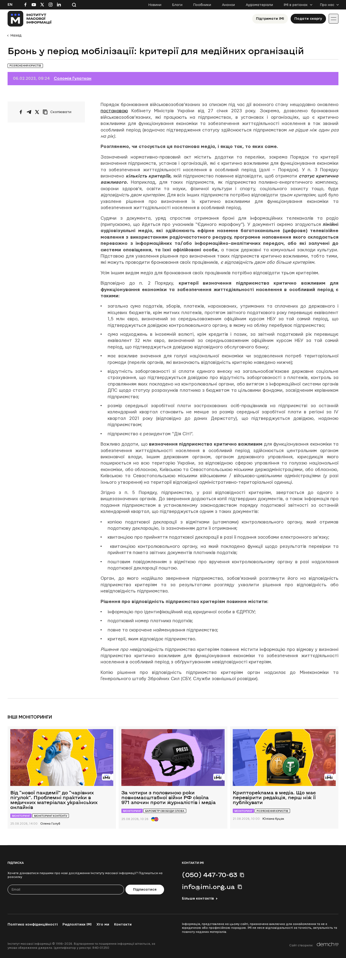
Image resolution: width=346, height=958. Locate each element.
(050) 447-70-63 (209, 874)
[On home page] (30, 19)
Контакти (123, 924)
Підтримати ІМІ (270, 19)
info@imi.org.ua (208, 886)
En (10, 4)
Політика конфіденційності (33, 924)
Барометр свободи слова (164, 810)
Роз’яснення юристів (25, 65)
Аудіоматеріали (259, 5)
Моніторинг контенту (50, 815)
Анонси (228, 5)
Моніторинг (21, 815)
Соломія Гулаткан (72, 79)
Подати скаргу (308, 19)
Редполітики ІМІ (77, 924)
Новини (154, 5)
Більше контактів (198, 898)
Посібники (202, 5)
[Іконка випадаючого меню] (333, 19)
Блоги (177, 5)
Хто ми (103, 924)
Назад (16, 35)
